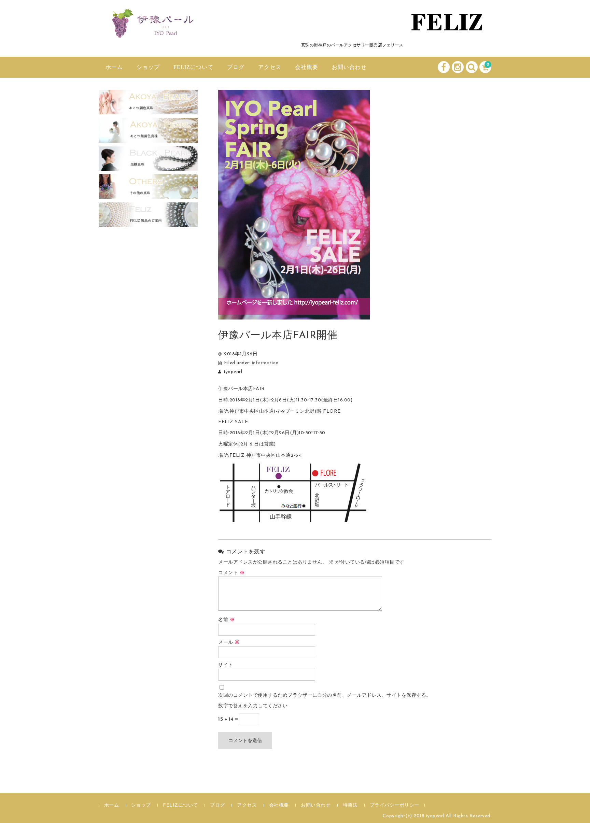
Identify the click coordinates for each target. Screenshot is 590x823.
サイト (225, 665)
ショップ (148, 67)
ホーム (114, 67)
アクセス (269, 67)
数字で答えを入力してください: (253, 706)
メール (229, 642)
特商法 (350, 805)
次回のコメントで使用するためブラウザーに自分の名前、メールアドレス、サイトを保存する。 (324, 695)
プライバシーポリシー (394, 805)
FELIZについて (193, 67)
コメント (231, 573)
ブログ (235, 67)
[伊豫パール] (150, 31)
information (265, 363)
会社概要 (306, 67)
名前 (226, 620)
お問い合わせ (349, 67)
